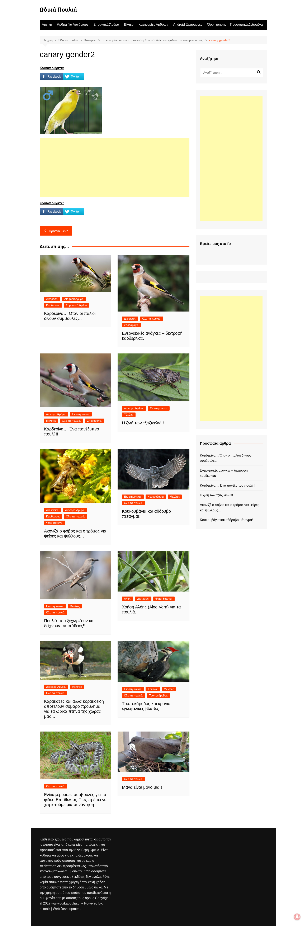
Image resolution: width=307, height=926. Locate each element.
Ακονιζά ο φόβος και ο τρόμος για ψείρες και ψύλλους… (229, 507)
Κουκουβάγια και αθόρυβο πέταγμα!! (227, 520)
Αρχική (47, 24)
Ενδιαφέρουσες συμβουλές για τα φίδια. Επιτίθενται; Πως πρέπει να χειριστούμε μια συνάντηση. (75, 799)
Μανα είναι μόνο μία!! (142, 787)
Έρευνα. (153, 689)
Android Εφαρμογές (187, 24)
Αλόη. (127, 598)
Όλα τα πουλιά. (151, 318)
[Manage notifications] (297, 916)
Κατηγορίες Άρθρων (153, 24)
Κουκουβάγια (156, 496)
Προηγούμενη (58, 231)
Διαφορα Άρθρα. (74, 298)
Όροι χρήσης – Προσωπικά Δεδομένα (235, 24)
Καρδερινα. (53, 305)
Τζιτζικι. (128, 414)
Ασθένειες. (52, 510)
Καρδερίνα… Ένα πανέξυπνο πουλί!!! (227, 485)
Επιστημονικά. (81, 414)
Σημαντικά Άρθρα (106, 24)
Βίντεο (128, 24)
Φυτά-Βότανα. (54, 522)
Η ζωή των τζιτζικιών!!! (143, 423)
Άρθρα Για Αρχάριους (73, 24)
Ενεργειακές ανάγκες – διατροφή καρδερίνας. (224, 473)
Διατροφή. (52, 298)
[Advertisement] (114, 167)
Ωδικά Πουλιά (58, 9)
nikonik (45, 909)
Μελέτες (51, 420)
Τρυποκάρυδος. (158, 695)
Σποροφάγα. (131, 325)
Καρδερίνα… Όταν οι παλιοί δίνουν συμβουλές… (225, 458)
